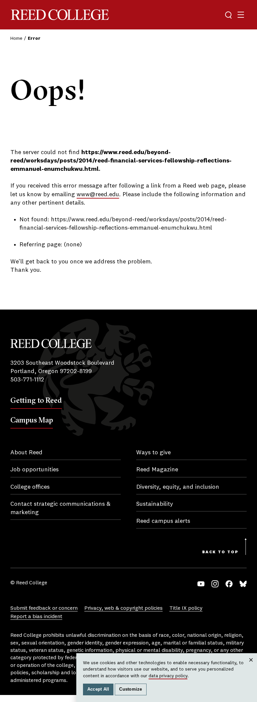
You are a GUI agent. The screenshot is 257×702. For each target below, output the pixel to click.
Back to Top (220, 552)
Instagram (215, 583)
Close (251, 666)
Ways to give (153, 453)
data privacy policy (168, 676)
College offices (30, 487)
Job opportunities (34, 470)
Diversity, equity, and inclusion (177, 487)
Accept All (98, 689)
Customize (130, 689)
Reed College (59, 14)
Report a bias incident (36, 616)
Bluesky (243, 583)
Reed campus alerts (163, 521)
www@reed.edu (98, 195)
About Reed (26, 453)
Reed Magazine (157, 470)
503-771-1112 (27, 380)
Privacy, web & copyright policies (123, 608)
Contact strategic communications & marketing (60, 508)
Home (16, 38)
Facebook (229, 583)
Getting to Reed (36, 400)
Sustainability (154, 504)
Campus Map (31, 420)
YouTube (200, 583)
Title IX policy (185, 608)
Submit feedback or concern (44, 608)
